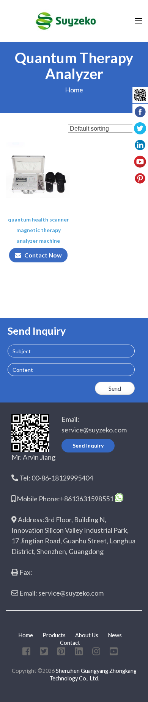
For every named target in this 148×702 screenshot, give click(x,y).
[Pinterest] (61, 652)
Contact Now (43, 255)
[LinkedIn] (79, 652)
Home (74, 90)
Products (54, 635)
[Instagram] (96, 652)
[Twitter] (44, 652)
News (115, 635)
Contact (70, 643)
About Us (86, 635)
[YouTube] (114, 652)
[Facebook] (26, 652)
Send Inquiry (88, 445)
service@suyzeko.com (94, 430)
